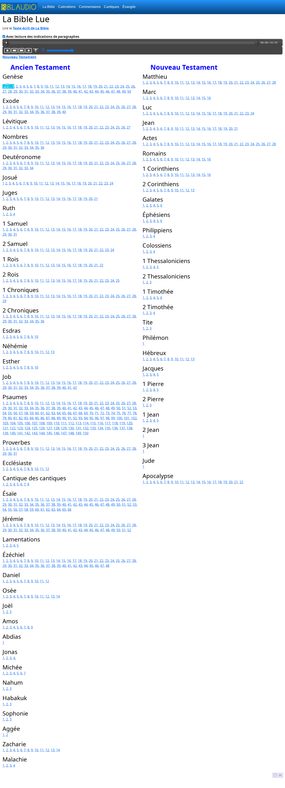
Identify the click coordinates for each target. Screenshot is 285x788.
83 (26, 418)
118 (115, 423)
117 (107, 423)
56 (15, 413)
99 (113, 418)
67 (75, 413)
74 (113, 413)
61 (42, 413)
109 (49, 423)
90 (64, 418)
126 (42, 428)
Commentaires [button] (90, 7)
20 (100, 86)
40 (75, 91)
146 (56, 433)
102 (134, 418)
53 (134, 408)
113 (78, 423)
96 (96, 418)
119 (122, 423)
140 (12, 433)
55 (10, 413)
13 (62, 86)
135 (107, 428)
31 (26, 91)
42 (86, 91)
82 (21, 418)
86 (42, 418)
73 (107, 413)
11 (51, 86)
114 (85, 423)
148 (71, 433)
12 (57, 86)
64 (59, 413)
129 (64, 428)
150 (85, 433)
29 (15, 91)
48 (118, 91)
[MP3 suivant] (28, 50)
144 (42, 433)
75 (118, 413)
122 (12, 428)
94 (86, 418)
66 (69, 413)
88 (53, 418)
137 (122, 428)
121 (5, 428)
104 (12, 423)
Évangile (129, 7)
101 (126, 418)
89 (59, 418)
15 (73, 86)
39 (69, 91)
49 (124, 91)
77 (129, 413)
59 (31, 413)
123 (20, 428)
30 (21, 91)
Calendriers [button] (67, 7)
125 (34, 428)
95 (91, 418)
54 (4, 413)
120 (129, 423)
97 (102, 418)
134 (100, 428)
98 (107, 418)
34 (42, 91)
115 (93, 423)
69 (86, 413)
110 (56, 423)
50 (129, 91)
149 (78, 433)
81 (15, 418)
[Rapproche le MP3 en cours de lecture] (36, 50)
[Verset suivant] (21, 50)
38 (64, 91)
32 (31, 91)
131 (78, 428)
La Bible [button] (49, 7)
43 (91, 91)
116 (100, 423)
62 (48, 413)
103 (5, 423)
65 (64, 413)
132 (85, 428)
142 (27, 433)
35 (48, 91)
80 (10, 418)
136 (115, 428)
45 (102, 91)
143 (34, 433)
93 (80, 418)
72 (102, 413)
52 (129, 408)
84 (31, 418)
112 (71, 423)
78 (134, 413)
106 (27, 423)
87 (48, 418)
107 (34, 423)
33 (37, 91)
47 (113, 91)
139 (5, 433)
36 (53, 91)
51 (124, 408)
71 (96, 413)
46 (107, 91)
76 (124, 413)
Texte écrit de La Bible (31, 28)
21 (106, 86)
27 (4, 91)
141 (20, 433)
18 (89, 86)
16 (79, 86)
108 (42, 423)
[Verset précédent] (14, 50)
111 (64, 423)
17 (84, 86)
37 (59, 91)
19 (95, 86)
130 (71, 428)
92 (75, 418)
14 (68, 86)
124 (27, 428)
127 (49, 428)
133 (93, 428)
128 (56, 428)
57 (21, 413)
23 (117, 86)
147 (64, 433)
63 (53, 413)
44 (96, 91)
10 (46, 86)
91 (69, 418)
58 (26, 413)
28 (10, 91)
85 (37, 418)
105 (20, 423)
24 (122, 86)
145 (49, 433)
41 (80, 91)
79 (4, 418)
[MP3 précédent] (7, 50)
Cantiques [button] (111, 7)
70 (91, 413)
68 (80, 413)
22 (111, 86)
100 (119, 418)
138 (129, 428)
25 (127, 86)
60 (37, 413)
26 (133, 86)
